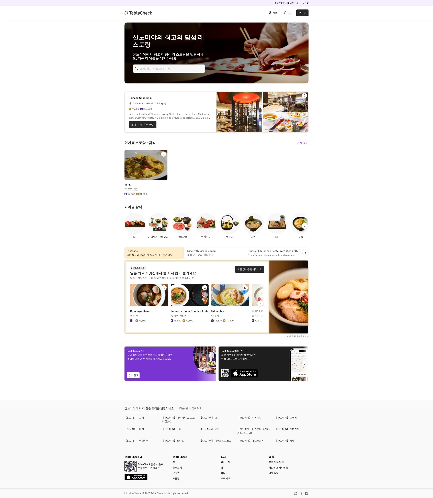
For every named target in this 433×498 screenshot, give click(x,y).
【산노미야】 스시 (134, 417)
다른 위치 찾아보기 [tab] (190, 408)
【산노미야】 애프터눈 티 (250, 440)
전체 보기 (303, 142)
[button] (133, 189)
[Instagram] (296, 493)
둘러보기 (177, 467)
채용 (223, 472)
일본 (276, 13)
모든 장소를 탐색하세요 (249, 269)
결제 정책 (274, 472)
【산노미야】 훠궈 (209, 417)
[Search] (136, 68)
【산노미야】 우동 (209, 429)
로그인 (302, 13)
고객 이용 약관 (276, 462)
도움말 (305, 3)
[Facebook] (306, 493)
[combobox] (169, 68)
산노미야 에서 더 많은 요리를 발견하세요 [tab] (149, 408)
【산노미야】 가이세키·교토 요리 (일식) (178, 419)
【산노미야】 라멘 (134, 429)
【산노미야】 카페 (284, 440)
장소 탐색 (133, 375)
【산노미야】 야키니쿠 (249, 417)
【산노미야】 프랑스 (173, 440)
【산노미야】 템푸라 (286, 417)
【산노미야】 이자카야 (287, 429)
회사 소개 (226, 462)
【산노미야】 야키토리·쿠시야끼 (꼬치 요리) (253, 431)
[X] (301, 493)
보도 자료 (226, 478)
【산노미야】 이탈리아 (136, 440)
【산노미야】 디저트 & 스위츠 (215, 440)
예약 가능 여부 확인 (142, 124)
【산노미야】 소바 (171, 429)
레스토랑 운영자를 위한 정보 (285, 3)
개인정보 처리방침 (278, 467)
